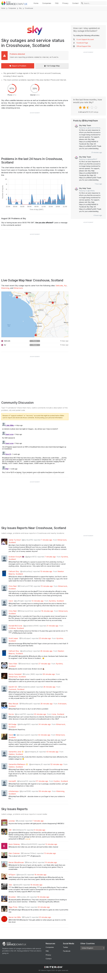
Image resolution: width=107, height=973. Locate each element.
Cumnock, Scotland (16, 689)
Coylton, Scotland (61, 781)
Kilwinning (5, 288)
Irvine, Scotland (58, 714)
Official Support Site (83, 46)
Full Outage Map (53, 66)
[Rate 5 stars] (96, 107)
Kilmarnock (18, 288)
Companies (46, 3)
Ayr (65, 286)
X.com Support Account (85, 39)
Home (36, 3)
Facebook (66, 951)
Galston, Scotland (16, 754)
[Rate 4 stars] (92, 107)
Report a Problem (19, 66)
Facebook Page (82, 43)
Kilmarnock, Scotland (17, 677)
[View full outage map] (34, 314)
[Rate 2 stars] (84, 107)
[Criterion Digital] (53, 967)
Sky (20, 8)
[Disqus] (34, 448)
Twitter (65, 947)
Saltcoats (59, 286)
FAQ (56, 3)
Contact (75, 3)
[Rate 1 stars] (81, 107)
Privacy (65, 3)
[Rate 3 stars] (88, 107)
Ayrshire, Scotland (56, 601)
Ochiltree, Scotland (16, 628)
